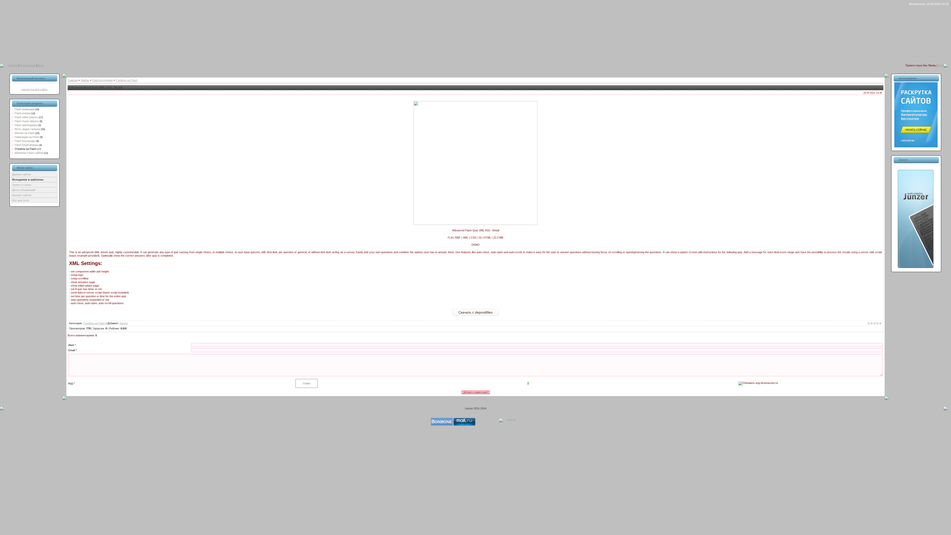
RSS (941, 65)
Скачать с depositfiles (475, 312)
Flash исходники (102, 80)
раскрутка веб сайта (34, 89)
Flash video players (26, 117)
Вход (41, 65)
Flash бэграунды (25, 140)
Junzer (123, 323)
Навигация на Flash (27, 136)
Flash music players (27, 121)
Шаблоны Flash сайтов (29, 152)
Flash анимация (24, 109)
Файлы (85, 80)
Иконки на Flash (25, 133)
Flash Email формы (26, 144)
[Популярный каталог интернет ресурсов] (442, 424)
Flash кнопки (22, 113)
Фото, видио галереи (27, 129)
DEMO (476, 244)
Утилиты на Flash (25, 148)
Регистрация (28, 65)
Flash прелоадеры (26, 125)
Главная (12, 65)
